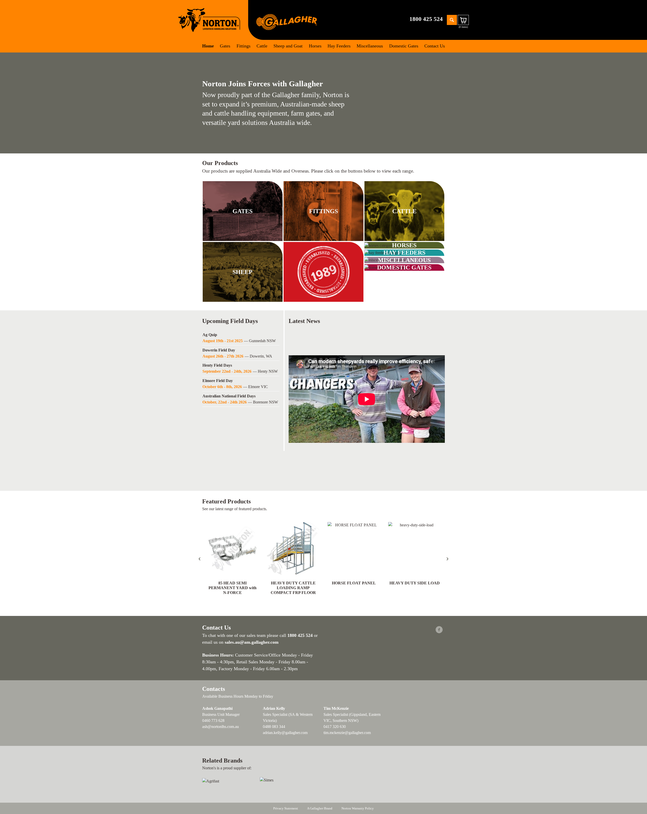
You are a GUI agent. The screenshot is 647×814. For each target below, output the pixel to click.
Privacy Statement (285, 808)
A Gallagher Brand (319, 808)
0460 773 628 (213, 720)
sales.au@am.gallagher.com (252, 642)
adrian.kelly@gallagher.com (285, 732)
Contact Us (434, 45)
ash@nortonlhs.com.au (220, 726)
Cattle (262, 45)
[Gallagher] (286, 21)
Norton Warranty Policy (357, 808)
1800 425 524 (426, 19)
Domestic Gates (403, 45)
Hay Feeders (339, 45)
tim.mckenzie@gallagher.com (347, 732)
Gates (225, 45)
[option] (241, 338)
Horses (315, 45)
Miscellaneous (370, 45)
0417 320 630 (335, 726)
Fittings (243, 45)
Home (208, 45)
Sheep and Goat (288, 45)
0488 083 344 (274, 726)
